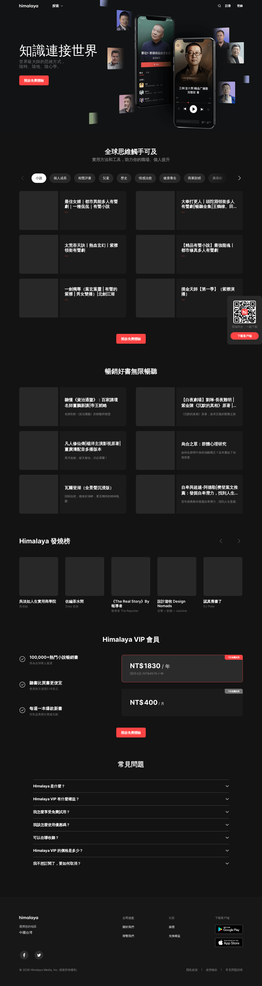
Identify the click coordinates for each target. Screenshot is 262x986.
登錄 (240, 5)
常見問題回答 (234, 969)
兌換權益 (174, 936)
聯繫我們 (128, 936)
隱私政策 (192, 969)
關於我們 (128, 927)
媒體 (172, 927)
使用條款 (211, 969)
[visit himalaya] (28, 6)
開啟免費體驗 (34, 80)
